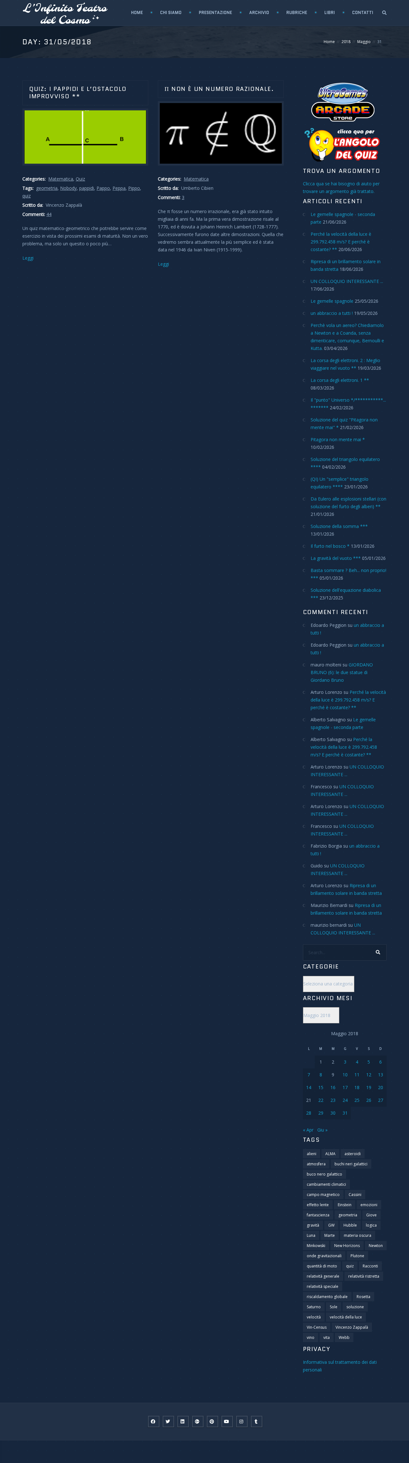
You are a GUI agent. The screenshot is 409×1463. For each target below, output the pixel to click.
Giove (371, 1215)
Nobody (68, 188)
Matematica (60, 179)
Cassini (355, 1194)
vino (310, 1337)
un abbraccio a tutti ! (332, 313)
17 (345, 1087)
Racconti (370, 1266)
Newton (376, 1245)
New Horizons (347, 1245)
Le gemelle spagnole (332, 301)
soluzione (355, 1307)
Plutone (357, 1256)
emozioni (368, 1204)
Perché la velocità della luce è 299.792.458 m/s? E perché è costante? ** (341, 241)
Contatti (362, 13)
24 (345, 1100)
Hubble (350, 1225)
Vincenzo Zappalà (352, 1327)
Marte (329, 1235)
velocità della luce (346, 1317)
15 (320, 1087)
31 (345, 1113)
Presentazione (215, 13)
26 (368, 1100)
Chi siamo (170, 13)
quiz (26, 196)
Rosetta (363, 1296)
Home (137, 13)
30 (333, 1113)
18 (356, 1087)
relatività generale (323, 1276)
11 (356, 1075)
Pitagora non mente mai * (338, 439)
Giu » (322, 1130)
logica (371, 1225)
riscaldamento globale (327, 1296)
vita (326, 1337)
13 (380, 1075)
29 (320, 1113)
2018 (346, 41)
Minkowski (316, 1245)
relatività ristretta (363, 1276)
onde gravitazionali (324, 1256)
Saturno (314, 1307)
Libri (329, 13)
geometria (47, 188)
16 (333, 1087)
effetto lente (318, 1204)
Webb (344, 1337)
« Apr (308, 1130)
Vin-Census (317, 1327)
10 (345, 1075)
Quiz (80, 179)
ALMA (330, 1153)
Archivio (259, 13)
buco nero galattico (324, 1174)
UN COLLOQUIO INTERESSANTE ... (347, 281)
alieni (311, 1153)
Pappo (103, 188)
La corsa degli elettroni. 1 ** (340, 380)
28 (308, 1113)
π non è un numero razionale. (219, 89)
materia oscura (357, 1235)
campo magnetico (323, 1194)
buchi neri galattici (351, 1164)
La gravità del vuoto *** (336, 558)
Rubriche (296, 13)
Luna (311, 1235)
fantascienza (318, 1215)
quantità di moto (322, 1266)
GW (331, 1225)
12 (368, 1075)
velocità (314, 1317)
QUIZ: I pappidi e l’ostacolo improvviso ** (78, 92)
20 (380, 1087)
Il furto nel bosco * (330, 546)
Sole (333, 1307)
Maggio (364, 41)
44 (48, 214)
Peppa (119, 188)
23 (333, 1100)
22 (320, 1100)
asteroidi (352, 1153)
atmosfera (316, 1164)
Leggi (28, 258)
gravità (313, 1225)
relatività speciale (322, 1286)
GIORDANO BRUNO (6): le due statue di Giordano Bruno (342, 672)
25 (356, 1100)
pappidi (86, 188)
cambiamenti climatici (326, 1184)
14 (308, 1087)
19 (368, 1087)
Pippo (134, 188)
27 (380, 1100)
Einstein (344, 1204)
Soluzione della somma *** (339, 526)
